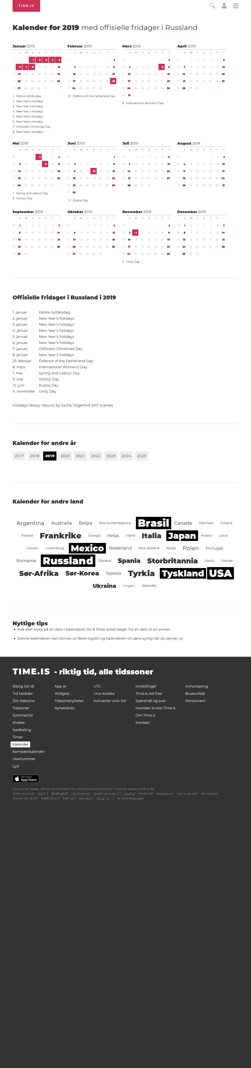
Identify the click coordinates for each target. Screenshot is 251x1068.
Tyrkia (141, 573)
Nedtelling (22, 730)
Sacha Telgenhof (75, 405)
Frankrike (60, 535)
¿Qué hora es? (81, 793)
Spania (129, 561)
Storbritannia (172, 560)
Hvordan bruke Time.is (156, 708)
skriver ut (174, 638)
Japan (182, 535)
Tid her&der (23, 693)
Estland (226, 523)
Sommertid (23, 715)
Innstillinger (146, 686)
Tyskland (183, 573)
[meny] (235, 6)
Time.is (26, 6)
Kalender (20, 744)
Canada (183, 523)
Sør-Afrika (39, 573)
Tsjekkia (113, 573)
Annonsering (196, 686)
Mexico (87, 548)
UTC (97, 686)
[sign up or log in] (224, 7)
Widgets (62, 693)
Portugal (214, 548)
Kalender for (105, 27)
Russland (181, 27)
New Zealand (149, 548)
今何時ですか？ (50, 798)
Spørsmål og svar (151, 701)
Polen (191, 548)
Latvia (223, 535)
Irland (130, 535)
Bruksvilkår (195, 693)
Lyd (16, 766)
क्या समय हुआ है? (59, 793)
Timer (18, 737)
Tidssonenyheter (69, 701)
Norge (171, 548)
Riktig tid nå (23, 686)
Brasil (153, 523)
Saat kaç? (69, 798)
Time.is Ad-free (149, 693)
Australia (61, 523)
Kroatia (206, 535)
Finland (27, 535)
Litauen (32, 548)
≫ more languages (130, 798)
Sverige (227, 561)
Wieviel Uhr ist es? (25, 798)
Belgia (85, 523)
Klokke (19, 723)
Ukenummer (24, 759)
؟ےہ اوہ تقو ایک (105, 798)
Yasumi (48, 405)
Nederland (120, 548)
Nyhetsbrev (65, 708)
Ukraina (104, 586)
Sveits (209, 561)
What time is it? (24, 793)
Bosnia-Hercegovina (115, 523)
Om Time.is (146, 715)
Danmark (206, 523)
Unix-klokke (104, 693)
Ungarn (129, 586)
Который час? (165, 793)
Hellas (113, 535)
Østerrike (149, 586)
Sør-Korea (82, 573)
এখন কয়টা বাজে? (146, 793)
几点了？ (42, 793)
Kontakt (143, 723)
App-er (61, 686)
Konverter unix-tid (110, 701)
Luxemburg (54, 548)
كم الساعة (129, 793)
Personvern (195, 701)
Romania (26, 560)
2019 (31, 46)
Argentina (30, 523)
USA (220, 573)
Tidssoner (21, 708)
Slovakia (104, 561)
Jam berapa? (209, 793)
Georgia (94, 535)
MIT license (102, 405)
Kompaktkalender (29, 752)
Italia (151, 535)
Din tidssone (24, 701)
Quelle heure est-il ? (107, 793)
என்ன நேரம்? (86, 798)
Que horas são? (187, 793)
